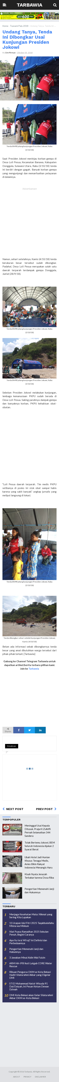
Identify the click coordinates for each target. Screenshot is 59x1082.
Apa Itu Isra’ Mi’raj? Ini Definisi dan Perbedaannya (28, 942)
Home (5, 26)
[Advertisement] (29, 224)
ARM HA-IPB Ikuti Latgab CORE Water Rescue (30, 965)
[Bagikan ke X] (29, 730)
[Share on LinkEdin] (40, 730)
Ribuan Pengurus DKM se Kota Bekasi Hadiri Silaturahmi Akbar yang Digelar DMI (30, 974)
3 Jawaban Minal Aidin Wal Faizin (27, 957)
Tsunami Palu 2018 (19, 26)
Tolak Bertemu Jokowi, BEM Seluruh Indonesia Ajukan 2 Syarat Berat (40, 846)
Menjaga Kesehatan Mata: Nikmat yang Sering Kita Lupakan (30, 916)
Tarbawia (29, 5)
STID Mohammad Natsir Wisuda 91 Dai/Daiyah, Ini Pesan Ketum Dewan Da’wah (29, 986)
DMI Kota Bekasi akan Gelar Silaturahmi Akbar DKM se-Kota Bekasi (31, 996)
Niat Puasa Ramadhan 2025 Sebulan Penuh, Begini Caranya (29, 933)
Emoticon (11, 746)
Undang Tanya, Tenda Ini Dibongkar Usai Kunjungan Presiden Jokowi (27, 39)
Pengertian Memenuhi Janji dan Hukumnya (26, 950)
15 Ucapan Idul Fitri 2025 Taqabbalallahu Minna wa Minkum (31, 924)
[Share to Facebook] (18, 730)
